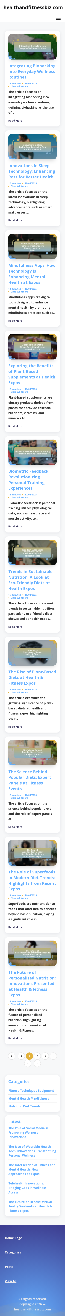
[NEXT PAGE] (37, 1063)
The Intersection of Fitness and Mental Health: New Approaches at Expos (31, 1169)
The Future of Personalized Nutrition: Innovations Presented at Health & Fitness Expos (32, 984)
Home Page (13, 1238)
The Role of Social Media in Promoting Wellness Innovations (28, 1132)
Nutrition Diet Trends (24, 1106)
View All (10, 1281)
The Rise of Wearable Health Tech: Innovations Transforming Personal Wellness (32, 1151)
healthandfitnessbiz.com (33, 7)
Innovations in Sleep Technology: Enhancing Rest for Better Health (31, 171)
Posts (9, 1267)
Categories (13, 1252)
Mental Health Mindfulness (28, 1098)
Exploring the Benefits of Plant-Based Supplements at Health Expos (31, 374)
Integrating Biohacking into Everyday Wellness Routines (32, 71)
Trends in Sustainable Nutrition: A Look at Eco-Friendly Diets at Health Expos (30, 580)
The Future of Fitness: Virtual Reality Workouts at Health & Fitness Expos (30, 1206)
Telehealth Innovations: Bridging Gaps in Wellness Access (27, 1187)
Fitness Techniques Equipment (31, 1090)
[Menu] (58, 18)
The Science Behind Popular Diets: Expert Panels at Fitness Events (29, 780)
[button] (11, 1056)
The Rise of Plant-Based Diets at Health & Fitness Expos (32, 677)
